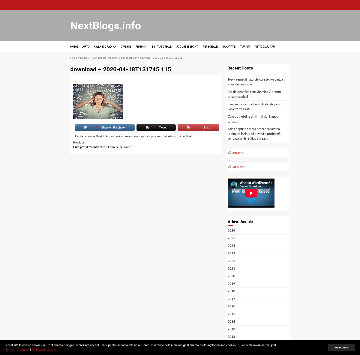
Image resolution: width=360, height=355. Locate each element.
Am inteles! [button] (341, 347)
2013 (231, 329)
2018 (231, 291)
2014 (231, 321)
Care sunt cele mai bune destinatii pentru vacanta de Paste (256, 107)
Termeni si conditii (17, 349)
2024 (231, 245)
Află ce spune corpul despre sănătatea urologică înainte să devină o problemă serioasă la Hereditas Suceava (254, 133)
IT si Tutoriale (161, 46)
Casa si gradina (105, 46)
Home (74, 46)
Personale (210, 46)
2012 (231, 336)
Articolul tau (265, 46)
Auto (86, 46)
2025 (231, 238)
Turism (245, 46)
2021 (231, 268)
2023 (231, 253)
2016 (231, 306)
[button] (58, 350)
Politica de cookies (44, 349)
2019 (231, 283)
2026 (231, 230)
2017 (231, 298)
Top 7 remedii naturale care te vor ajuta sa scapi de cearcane (256, 82)
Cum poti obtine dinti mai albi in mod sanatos (253, 119)
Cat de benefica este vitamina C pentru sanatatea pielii (254, 94)
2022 (231, 260)
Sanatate (229, 46)
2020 (231, 276)
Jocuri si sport (187, 46)
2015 (231, 314)
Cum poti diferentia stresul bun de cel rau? (101, 145)
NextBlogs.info (105, 25)
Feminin (141, 46)
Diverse (126, 46)
